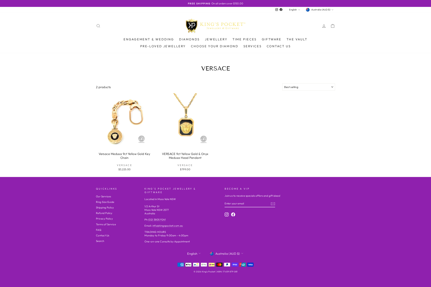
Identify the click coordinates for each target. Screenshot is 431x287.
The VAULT (297, 39)
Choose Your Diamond (214, 46)
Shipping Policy (105, 207)
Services (252, 46)
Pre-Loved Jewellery (163, 46)
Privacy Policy (104, 218)
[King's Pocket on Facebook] (233, 214)
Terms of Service (106, 224)
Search (100, 241)
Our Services (103, 196)
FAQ (98, 229)
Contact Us (279, 46)
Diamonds (189, 39)
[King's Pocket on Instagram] (227, 214)
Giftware (271, 39)
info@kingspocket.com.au (168, 225)
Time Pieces (245, 39)
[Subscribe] (273, 203)
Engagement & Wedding (149, 39)
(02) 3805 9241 (157, 219)
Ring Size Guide (105, 202)
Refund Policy (104, 213)
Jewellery (216, 39)
